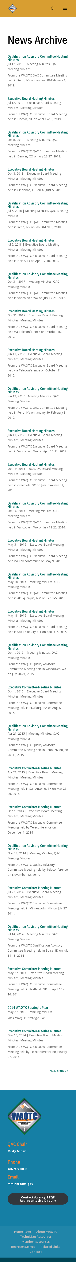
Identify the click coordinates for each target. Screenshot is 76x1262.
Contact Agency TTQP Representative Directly (38, 1198)
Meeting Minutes (38, 64)
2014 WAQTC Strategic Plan (28, 1007)
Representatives (23, 1247)
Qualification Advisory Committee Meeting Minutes (38, 58)
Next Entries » (58, 1071)
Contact (36, 1252)
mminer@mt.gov (20, 1184)
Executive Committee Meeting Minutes (34, 687)
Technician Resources (36, 1236)
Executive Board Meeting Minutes (31, 98)
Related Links (50, 1247)
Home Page (22, 1232)
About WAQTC (46, 1232)
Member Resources (36, 1242)
